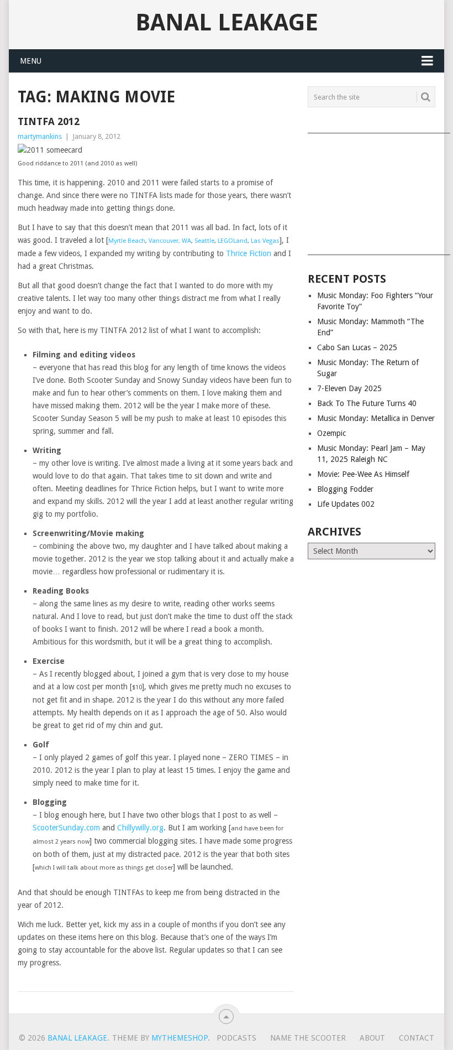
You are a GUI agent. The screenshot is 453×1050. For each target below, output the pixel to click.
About (372, 1037)
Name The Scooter (308, 1037)
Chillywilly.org (140, 827)
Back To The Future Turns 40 (367, 403)
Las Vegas (265, 241)
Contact (416, 1037)
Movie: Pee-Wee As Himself (363, 474)
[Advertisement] (371, 190)
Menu (30, 60)
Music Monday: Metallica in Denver (376, 418)
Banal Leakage (226, 22)
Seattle (204, 241)
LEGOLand (232, 241)
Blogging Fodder (345, 489)
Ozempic (331, 433)
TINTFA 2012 (49, 121)
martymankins (40, 136)
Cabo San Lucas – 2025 (357, 347)
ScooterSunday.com (66, 827)
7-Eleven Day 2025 (349, 388)
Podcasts (236, 1037)
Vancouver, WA (170, 241)
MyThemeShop (179, 1037)
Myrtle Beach (126, 241)
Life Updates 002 (346, 504)
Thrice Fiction (248, 253)
